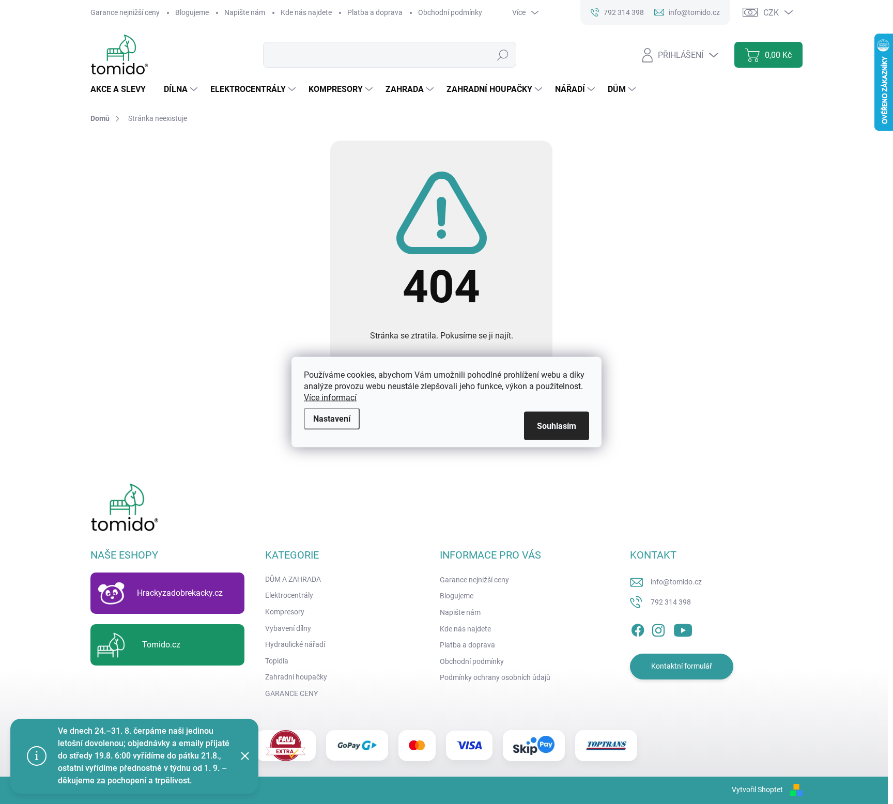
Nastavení (331, 419)
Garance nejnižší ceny (125, 12)
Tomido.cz (161, 645)
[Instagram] (658, 628)
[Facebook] (637, 628)
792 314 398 (671, 602)
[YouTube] (683, 628)
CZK (771, 13)
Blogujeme (192, 12)
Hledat (503, 55)
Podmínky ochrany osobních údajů (495, 677)
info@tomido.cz (676, 582)
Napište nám (244, 12)
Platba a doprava (375, 12)
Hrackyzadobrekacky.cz (180, 593)
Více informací (330, 398)
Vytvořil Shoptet (757, 789)
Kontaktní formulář (681, 666)
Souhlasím (556, 426)
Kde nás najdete (306, 12)
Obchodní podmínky (450, 12)
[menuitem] (121, 89)
